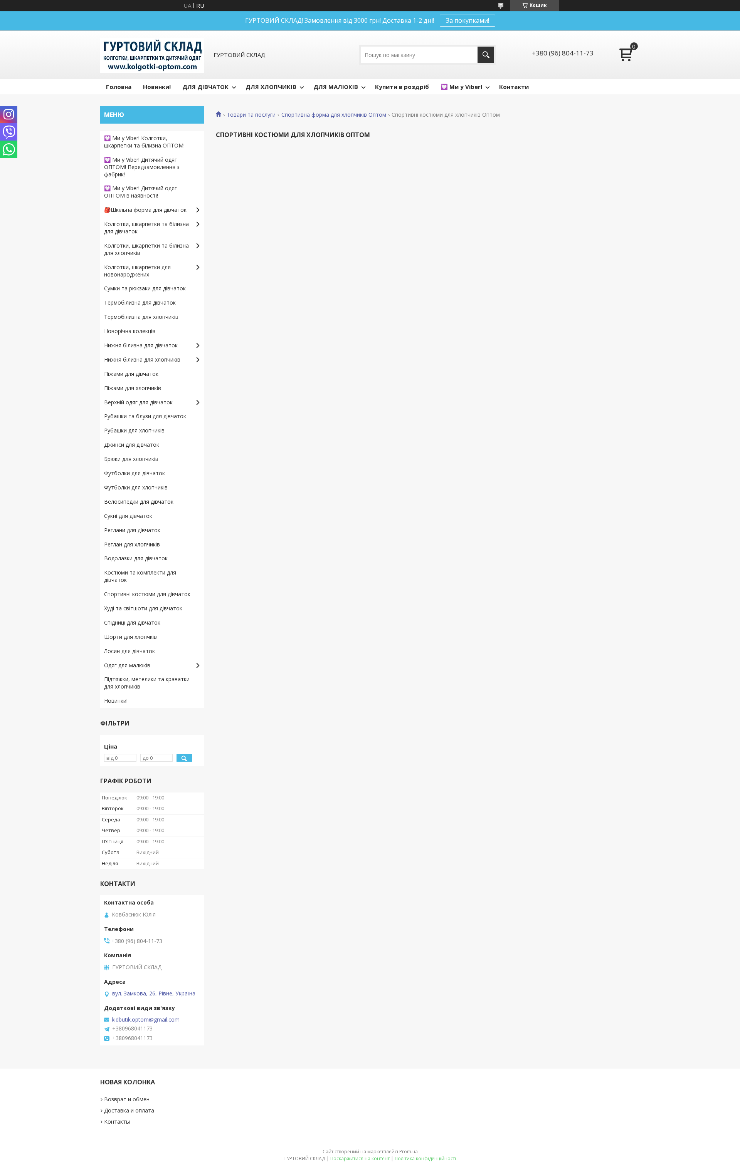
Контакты (117, 1121)
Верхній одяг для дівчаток (138, 402)
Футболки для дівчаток (134, 473)
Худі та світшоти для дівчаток (143, 608)
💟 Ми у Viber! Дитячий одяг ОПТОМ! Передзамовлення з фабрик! (142, 167)
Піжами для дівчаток (131, 373)
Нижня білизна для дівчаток (141, 345)
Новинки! (157, 86)
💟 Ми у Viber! (461, 86)
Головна (118, 86)
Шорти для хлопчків (130, 636)
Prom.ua (408, 1151)
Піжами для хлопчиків (132, 388)
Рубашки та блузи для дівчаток (145, 416)
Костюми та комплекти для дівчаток (140, 576)
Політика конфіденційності (425, 1158)
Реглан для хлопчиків (132, 544)
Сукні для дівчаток (128, 515)
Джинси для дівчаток (131, 444)
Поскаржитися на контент (360, 1158)
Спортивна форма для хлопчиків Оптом (333, 114)
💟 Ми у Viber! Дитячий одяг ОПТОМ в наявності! (140, 191)
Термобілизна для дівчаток (140, 302)
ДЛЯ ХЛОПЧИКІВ (271, 86)
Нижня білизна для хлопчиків (142, 359)
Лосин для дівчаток (129, 651)
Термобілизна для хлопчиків (141, 316)
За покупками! (467, 20)
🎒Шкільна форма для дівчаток (145, 209)
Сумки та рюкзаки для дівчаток (145, 288)
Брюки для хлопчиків (131, 458)
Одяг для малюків (127, 665)
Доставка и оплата (129, 1110)
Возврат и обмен (127, 1099)
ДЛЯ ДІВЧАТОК (205, 86)
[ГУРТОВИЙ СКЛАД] (152, 54)
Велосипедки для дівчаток (138, 501)
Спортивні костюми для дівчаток (147, 594)
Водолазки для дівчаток (136, 558)
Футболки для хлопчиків (136, 487)
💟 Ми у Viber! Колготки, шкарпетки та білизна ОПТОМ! (144, 141)
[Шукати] (486, 55)
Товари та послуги (251, 114)
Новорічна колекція (129, 331)
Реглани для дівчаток (132, 530)
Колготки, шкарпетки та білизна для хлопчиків (146, 249)
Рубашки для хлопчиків (134, 430)
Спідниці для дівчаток (132, 622)
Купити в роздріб (402, 86)
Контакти (514, 86)
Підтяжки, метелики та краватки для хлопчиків (147, 682)
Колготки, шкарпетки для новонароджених (137, 270)
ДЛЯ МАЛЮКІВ (335, 86)
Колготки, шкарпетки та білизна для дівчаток (146, 227)
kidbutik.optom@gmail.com (146, 1019)
